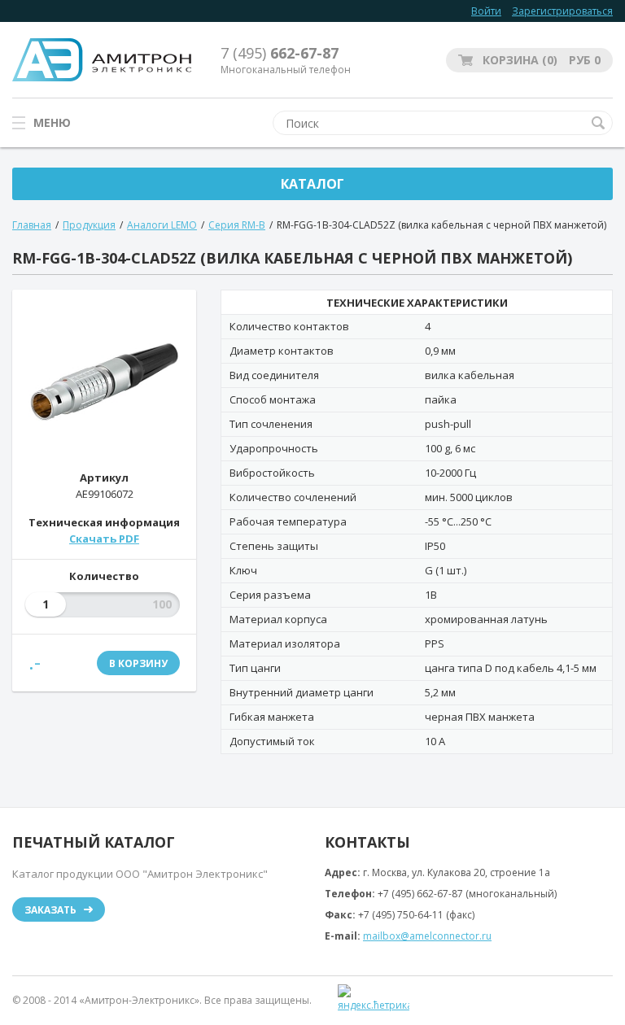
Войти (486, 11)
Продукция (89, 225)
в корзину (138, 663)
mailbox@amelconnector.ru (427, 936)
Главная (31, 225)
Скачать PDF (104, 538)
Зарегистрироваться (562, 11)
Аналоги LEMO (162, 225)
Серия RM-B (236, 225)
